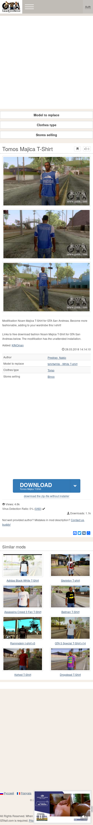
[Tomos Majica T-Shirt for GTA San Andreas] (46, 181)
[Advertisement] (46, 62)
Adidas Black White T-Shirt (23, 580)
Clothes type (46, 125)
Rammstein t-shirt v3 (22, 643)
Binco (51, 376)
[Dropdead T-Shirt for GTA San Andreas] (70, 659)
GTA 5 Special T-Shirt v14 (70, 643)
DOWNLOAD (36, 486)
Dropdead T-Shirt (70, 674)
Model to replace (46, 115)
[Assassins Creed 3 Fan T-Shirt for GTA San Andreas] (22, 596)
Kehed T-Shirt (22, 674)
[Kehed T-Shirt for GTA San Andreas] (22, 659)
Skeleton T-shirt (70, 580)
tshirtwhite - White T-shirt (62, 364)
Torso (51, 370)
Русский (9, 793)
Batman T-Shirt (70, 612)
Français (26, 793)
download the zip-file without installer (46, 496)
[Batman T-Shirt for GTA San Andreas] (70, 596)
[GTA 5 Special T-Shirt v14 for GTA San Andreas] (70, 628)
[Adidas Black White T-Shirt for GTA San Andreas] (22, 565)
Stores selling (46, 135)
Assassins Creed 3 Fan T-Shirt (22, 612)
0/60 (38, 508)
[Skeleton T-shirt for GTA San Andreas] (70, 565)
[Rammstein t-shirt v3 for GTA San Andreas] (22, 628)
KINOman (18, 345)
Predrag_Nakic (57, 358)
